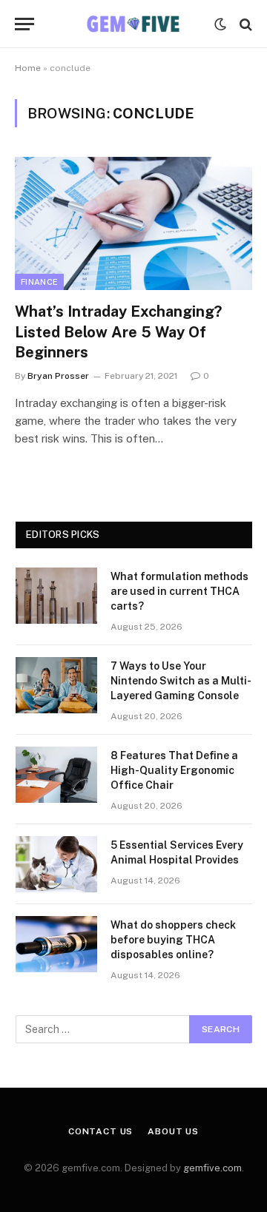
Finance (39, 281)
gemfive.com (212, 1168)
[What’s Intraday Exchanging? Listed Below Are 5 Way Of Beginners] (133, 223)
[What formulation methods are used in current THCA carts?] (56, 596)
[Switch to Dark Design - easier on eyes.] (220, 24)
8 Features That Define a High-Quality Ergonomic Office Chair (174, 770)
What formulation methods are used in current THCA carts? (179, 591)
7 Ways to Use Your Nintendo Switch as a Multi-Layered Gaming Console (181, 680)
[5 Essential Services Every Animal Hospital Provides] (56, 864)
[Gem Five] (133, 24)
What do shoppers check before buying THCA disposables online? (173, 939)
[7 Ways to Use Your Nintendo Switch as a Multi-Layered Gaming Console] (56, 685)
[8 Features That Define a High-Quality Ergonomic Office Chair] (56, 775)
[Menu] (24, 24)
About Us (173, 1131)
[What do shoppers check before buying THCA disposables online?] (56, 944)
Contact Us (100, 1131)
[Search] (244, 24)
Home (28, 68)
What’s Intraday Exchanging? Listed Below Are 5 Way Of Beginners (118, 331)
